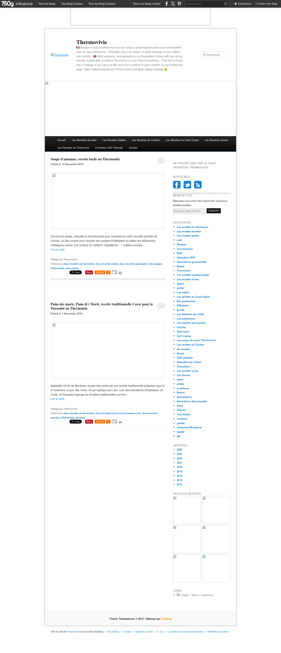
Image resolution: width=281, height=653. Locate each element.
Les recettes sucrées (84, 140)
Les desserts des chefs (190, 314)
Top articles (113, 631)
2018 (179, 458)
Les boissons (185, 249)
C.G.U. (161, 631)
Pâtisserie (182, 305)
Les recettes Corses (216, 140)
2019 (179, 454)
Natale (180, 266)
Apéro (180, 283)
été (178, 436)
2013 (179, 480)
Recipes (181, 244)
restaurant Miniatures (189, 427)
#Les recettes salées (107, 263)
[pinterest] (179, 4)
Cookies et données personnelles (186, 631)
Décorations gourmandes (192, 262)
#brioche (80, 417)
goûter (180, 288)
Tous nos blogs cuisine (146, 3)
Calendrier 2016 (186, 257)
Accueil (62, 140)
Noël (179, 253)
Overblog (166, 618)
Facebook (177, 184)
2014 (179, 476)
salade (180, 431)
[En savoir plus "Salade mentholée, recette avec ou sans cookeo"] (216, 581)
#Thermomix (57, 268)
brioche (181, 327)
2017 (179, 463)
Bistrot (181, 392)
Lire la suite (58, 249)
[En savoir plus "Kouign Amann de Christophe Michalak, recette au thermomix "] (187, 523)
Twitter (187, 184)
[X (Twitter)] (173, 4)
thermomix (183, 331)
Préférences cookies (218, 631)
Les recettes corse (187, 371)
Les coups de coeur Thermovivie (196, 340)
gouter (180, 309)
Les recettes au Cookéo (146, 140)
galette (181, 423)
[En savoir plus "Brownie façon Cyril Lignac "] (216, 523)
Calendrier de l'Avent (189, 362)
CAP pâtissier (185, 357)
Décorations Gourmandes (192, 401)
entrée (180, 384)
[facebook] (166, 4)
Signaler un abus (144, 631)
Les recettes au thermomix (73, 147)
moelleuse (183, 388)
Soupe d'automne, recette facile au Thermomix (85, 158)
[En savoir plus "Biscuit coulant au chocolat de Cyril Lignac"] (187, 552)
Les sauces (183, 375)
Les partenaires (186, 318)
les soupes (183, 349)
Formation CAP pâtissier (109, 147)
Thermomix (183, 270)
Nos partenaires (186, 301)
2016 (179, 467)
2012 (179, 484)
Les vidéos (183, 292)
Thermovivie (91, 41)
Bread (180, 353)
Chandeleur (183, 366)
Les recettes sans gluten (191, 322)
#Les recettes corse (130, 413)
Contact (133, 147)
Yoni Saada (183, 414)
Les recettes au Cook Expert (193, 296)
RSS (198, 184)
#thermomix (72, 268)
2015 (179, 471)
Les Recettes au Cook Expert (182, 140)
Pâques (181, 410)
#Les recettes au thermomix (79, 263)
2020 (179, 449)
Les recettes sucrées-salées (193, 275)
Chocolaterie (184, 397)
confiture (182, 418)
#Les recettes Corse (107, 413)
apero (180, 379)
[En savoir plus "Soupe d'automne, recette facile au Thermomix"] (216, 552)
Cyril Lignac (184, 336)
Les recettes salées (114, 140)
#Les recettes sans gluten (134, 263)
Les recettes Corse (188, 279)
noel (179, 240)
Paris (180, 405)
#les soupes (155, 263)
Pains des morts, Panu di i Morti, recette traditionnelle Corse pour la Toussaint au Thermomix (102, 306)
